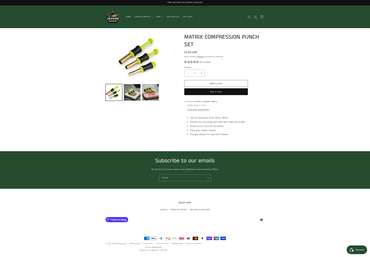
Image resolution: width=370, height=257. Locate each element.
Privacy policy (148, 244)
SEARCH (163, 209)
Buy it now (216, 91)
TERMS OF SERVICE (178, 209)
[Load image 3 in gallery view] (150, 92)
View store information (198, 109)
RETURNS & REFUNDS (200, 209)
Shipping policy (177, 244)
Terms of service (162, 244)
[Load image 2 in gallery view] (132, 92)
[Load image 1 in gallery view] (114, 92)
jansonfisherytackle (119, 244)
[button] (143, 17)
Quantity (188, 67)
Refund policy (135, 244)
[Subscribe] (208, 177)
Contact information (193, 244)
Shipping (200, 56)
